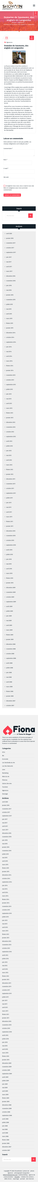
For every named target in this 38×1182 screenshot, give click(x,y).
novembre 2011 (10, 484)
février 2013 (9, 413)
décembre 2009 (10, 587)
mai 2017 (8, 262)
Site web (6, 177)
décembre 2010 (10, 531)
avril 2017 (9, 266)
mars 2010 (9, 573)
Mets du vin (5, 776)
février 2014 (9, 365)
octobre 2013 (10, 380)
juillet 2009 (9, 611)
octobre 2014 (10, 337)
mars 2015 (9, 318)
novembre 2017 (10, 243)
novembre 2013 (10, 375)
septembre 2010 (11, 545)
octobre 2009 (10, 597)
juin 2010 (9, 559)
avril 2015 (9, 314)
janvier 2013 (9, 417)
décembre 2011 (10, 479)
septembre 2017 (11, 252)
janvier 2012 (9, 474)
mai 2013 (8, 399)
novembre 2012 (10, 427)
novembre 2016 (10, 281)
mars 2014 (9, 361)
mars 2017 (9, 271)
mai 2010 (8, 564)
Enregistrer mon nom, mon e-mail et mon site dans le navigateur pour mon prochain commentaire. (19, 188)
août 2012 (9, 441)
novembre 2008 (11, 649)
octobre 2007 (10, 705)
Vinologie (5, 794)
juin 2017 (9, 257)
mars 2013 (9, 408)
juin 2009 (9, 616)
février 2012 (9, 469)
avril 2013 (9, 403)
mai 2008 (9, 677)
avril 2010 (9, 568)
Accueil (14, 22)
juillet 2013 (9, 389)
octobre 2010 (10, 540)
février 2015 (9, 323)
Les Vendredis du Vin (8, 762)
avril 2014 (9, 356)
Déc (32, 38)
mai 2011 (8, 507)
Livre (3, 769)
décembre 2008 (10, 644)
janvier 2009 (9, 639)
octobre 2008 (10, 653)
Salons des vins (7, 783)
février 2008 (9, 691)
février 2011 (9, 521)
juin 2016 (9, 285)
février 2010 (9, 578)
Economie (5, 759)
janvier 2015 (9, 328)
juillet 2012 (9, 446)
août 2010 (9, 550)
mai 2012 (8, 455)
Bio (3, 755)
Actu (3, 752)
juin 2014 (9, 347)
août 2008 (9, 663)
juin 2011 (8, 502)
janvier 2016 (9, 295)
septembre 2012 (11, 436)
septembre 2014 (11, 342)
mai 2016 (8, 290)
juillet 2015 (9, 304)
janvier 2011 (9, 526)
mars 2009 (9, 630)
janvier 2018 (9, 238)
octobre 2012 (10, 432)
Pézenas (4, 780)
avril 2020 (9, 233)
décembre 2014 (10, 332)
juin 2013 (8, 394)
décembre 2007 (10, 701)
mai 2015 (8, 309)
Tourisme (5, 787)
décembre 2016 (10, 276)
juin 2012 (8, 450)
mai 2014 (9, 351)
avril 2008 (9, 682)
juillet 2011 (9, 498)
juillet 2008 (9, 668)
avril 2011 (9, 512)
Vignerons (21, 22)
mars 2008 (9, 686)
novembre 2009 (11, 592)
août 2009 (9, 606)
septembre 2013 (11, 384)
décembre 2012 (10, 422)
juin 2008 (9, 672)
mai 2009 (9, 620)
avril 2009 (9, 625)
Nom (5, 159)
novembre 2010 (10, 535)
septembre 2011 (11, 493)
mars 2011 (9, 517)
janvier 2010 (9, 583)
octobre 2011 (10, 488)
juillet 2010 (9, 554)
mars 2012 (9, 465)
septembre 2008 (11, 658)
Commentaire (8, 148)
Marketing (5, 773)
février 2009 (9, 635)
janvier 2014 (9, 370)
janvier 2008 (9, 696)
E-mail (6, 168)
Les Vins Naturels (7, 766)
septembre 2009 (11, 601)
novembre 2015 (10, 299)
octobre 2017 (10, 248)
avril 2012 (9, 460)
